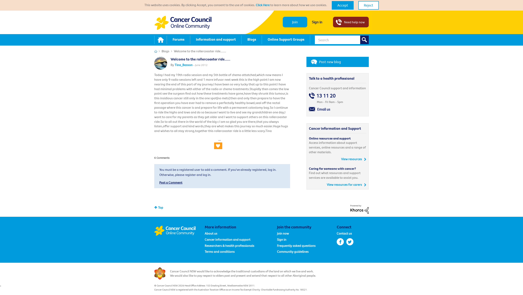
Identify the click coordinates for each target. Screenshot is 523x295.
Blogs (165, 51)
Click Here (263, 5)
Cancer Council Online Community (179, 231)
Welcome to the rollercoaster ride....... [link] (200, 51)
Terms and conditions (220, 251)
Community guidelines (293, 251)
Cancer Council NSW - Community (182, 22)
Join (295, 22)
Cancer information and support (227, 239)
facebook (340, 241)
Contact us (344, 233)
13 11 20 (326, 96)
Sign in (317, 22)
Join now (283, 233)
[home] (160, 40)
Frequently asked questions (296, 246)
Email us (323, 109)
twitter (349, 241)
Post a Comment (170, 182)
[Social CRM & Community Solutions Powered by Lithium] (359, 209)
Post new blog (330, 61)
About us (211, 233)
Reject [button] (368, 5)
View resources (351, 159)
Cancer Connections (155, 51)
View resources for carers (344, 184)
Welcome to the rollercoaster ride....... (200, 59)
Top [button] (160, 207)
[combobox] (342, 40)
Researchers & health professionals (229, 246)
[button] (343, 5)
